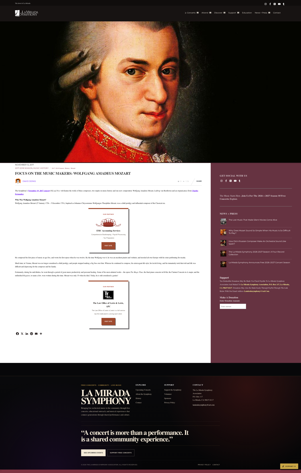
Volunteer (168, 394)
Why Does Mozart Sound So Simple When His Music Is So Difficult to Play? (259, 231)
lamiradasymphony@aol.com (203, 405)
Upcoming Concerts (143, 390)
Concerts (191, 13)
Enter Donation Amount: (230, 300)
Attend (205, 13)
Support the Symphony (172, 390)
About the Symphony (144, 394)
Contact (277, 13)
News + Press (261, 13)
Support (232, 13)
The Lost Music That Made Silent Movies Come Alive (253, 220)
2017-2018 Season (23, 168)
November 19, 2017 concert (39, 190)
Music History (41, 168)
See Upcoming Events (93, 453)
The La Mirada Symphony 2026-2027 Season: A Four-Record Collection (256, 253)
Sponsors (167, 398)
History (67, 168)
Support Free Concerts (121, 453)
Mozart (73, 168)
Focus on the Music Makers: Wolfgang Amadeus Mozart (73, 173)
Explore (233, 198)
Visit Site (108, 245)
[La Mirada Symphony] (27, 15)
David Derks (29, 181)
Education (247, 13)
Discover (218, 13)
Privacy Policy (169, 402)
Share (199, 181)
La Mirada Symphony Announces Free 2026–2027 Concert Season (259, 262)
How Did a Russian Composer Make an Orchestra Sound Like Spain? (257, 242)
